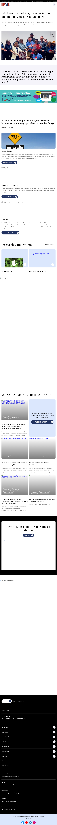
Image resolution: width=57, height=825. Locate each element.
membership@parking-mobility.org (10, 776)
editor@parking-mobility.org (8, 801)
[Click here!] (28, 96)
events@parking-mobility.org (8, 785)
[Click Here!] (28, 332)
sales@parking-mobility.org (8, 809)
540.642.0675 (5, 710)
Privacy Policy (28, 818)
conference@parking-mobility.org (10, 793)
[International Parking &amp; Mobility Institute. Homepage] (5, 4)
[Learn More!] (28, 635)
